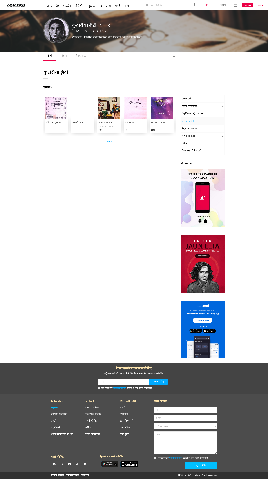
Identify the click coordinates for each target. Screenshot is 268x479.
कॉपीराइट (85, 475)
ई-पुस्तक (81, 56)
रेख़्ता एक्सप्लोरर (92, 434)
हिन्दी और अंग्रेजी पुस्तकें (191, 150)
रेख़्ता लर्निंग (125, 427)
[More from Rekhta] (235, 5)
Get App (247, 5)
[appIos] (129, 464)
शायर (49, 5)
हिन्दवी (123, 407)
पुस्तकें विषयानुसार (189, 106)
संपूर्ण (49, 56)
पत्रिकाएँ (185, 143)
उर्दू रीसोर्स (55, 427)
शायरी (117, 5)
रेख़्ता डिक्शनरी (126, 420)
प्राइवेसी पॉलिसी (57, 475)
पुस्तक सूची (190, 98)
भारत (104, 31)
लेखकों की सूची (188, 121)
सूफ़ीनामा (124, 414)
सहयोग (54, 407)
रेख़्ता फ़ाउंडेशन (92, 407)
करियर (88, 427)
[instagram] (76, 464)
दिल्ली (98, 31)
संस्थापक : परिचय (93, 414)
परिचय (64, 56)
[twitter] (62, 464)
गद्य (100, 5)
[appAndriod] (109, 464)
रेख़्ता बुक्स (124, 434)
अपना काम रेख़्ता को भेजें (62, 434)
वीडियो (78, 5)
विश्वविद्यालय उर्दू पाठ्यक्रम (192, 113)
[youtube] (69, 464)
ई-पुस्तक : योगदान (189, 128)
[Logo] (16, 5)
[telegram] (84, 464)
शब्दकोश (67, 5)
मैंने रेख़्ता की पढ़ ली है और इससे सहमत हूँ (126, 387)
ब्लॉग (108, 5)
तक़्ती (53, 420)
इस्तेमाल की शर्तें (72, 475)
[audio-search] (194, 5)
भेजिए (203, 465)
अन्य (126, 5)
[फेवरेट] (102, 25)
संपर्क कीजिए (91, 420)
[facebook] (54, 464)
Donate (260, 5)
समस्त (109, 141)
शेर (57, 5)
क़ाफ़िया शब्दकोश (59, 414)
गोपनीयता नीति (119, 387)
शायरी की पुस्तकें (188, 136)
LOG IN (222, 5)
